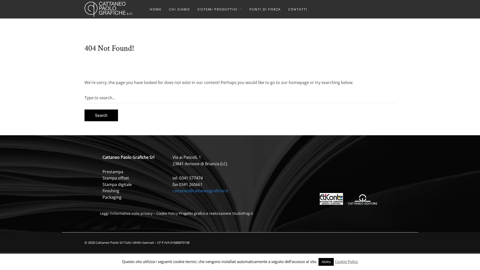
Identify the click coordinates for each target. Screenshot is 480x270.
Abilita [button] (326, 262)
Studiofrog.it (242, 213)
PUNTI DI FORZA (265, 9)
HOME (156, 9)
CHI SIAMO (179, 9)
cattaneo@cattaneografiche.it (200, 191)
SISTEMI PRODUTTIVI (218, 9)
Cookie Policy (167, 213)
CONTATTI (298, 9)
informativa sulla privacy (131, 213)
